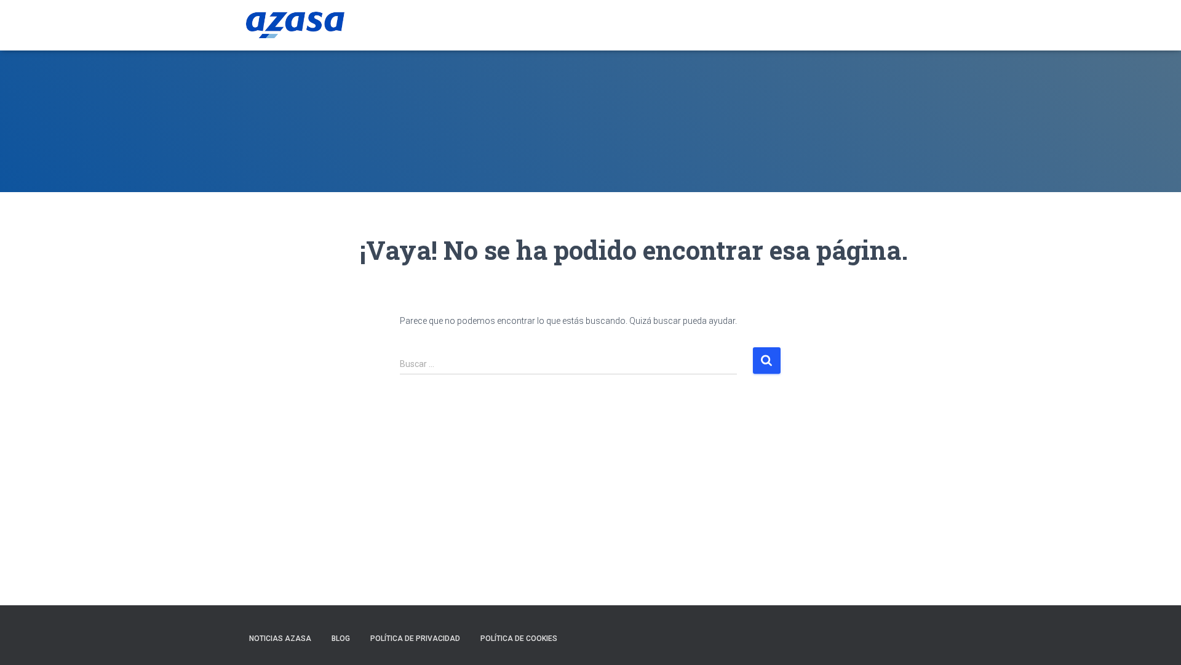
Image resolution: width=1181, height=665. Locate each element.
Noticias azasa (280, 638)
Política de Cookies (518, 638)
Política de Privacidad (415, 638)
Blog (341, 638)
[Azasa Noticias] (295, 25)
